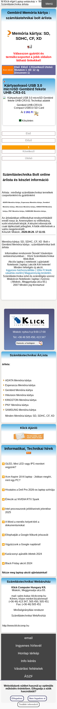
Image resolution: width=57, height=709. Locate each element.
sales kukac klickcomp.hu (31, 596)
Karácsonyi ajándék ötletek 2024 (23, 554)
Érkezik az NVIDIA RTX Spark (22, 499)
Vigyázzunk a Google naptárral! (23, 544)
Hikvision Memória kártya (19, 395)
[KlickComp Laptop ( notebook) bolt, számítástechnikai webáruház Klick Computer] (28, 295)
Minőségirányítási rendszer (29, 610)
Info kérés (28, 661)
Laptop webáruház (25, 1)
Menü (49, 3)
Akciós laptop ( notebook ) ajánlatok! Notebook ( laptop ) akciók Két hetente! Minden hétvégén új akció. (29, 264)
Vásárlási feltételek (28, 668)
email (28, 638)
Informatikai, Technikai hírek (28, 449)
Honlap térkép (28, 653)
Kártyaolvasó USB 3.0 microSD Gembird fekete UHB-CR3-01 (24, 88)
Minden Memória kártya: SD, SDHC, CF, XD (29, 415)
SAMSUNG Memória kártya (20, 410)
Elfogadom (17, 698)
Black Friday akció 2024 (18, 563)
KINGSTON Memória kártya (20, 400)
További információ (28, 704)
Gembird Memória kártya (19, 390)
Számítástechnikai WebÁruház (28, 615)
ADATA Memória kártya (18, 380)
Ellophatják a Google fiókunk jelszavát (26, 534)
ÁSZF (28, 676)
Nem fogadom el (37, 698)
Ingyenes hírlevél (28, 645)
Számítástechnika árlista (14, 4)
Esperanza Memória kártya (20, 385)
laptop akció (23, 572)
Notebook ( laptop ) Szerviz (34, 279)
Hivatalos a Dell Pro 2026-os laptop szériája (30, 489)
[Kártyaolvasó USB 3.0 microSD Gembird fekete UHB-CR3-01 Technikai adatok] (29, 100)
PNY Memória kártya (16, 405)
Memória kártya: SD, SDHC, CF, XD (31, 36)
